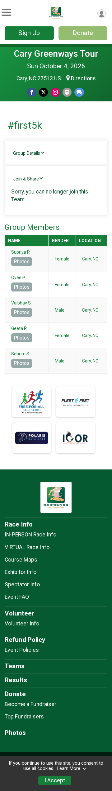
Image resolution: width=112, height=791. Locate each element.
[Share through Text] (79, 92)
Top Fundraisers (24, 716)
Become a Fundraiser (30, 704)
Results (16, 680)
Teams (15, 666)
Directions (83, 78)
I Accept (54, 780)
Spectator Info (22, 584)
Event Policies (22, 650)
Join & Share (26, 179)
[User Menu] (101, 13)
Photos (22, 261)
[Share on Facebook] (31, 92)
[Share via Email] (67, 92)
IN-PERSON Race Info (30, 534)
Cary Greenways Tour (56, 53)
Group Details (26, 153)
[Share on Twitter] (43, 92)
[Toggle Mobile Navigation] (6, 12)
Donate (82, 33)
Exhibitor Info (20, 572)
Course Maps (21, 560)
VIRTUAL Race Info (27, 547)
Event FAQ (17, 597)
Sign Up (29, 33)
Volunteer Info (22, 623)
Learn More (68, 768)
